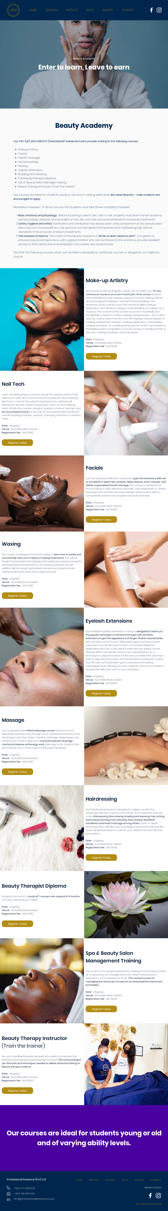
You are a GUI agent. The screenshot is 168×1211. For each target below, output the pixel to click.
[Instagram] (159, 10)
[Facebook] (151, 10)
